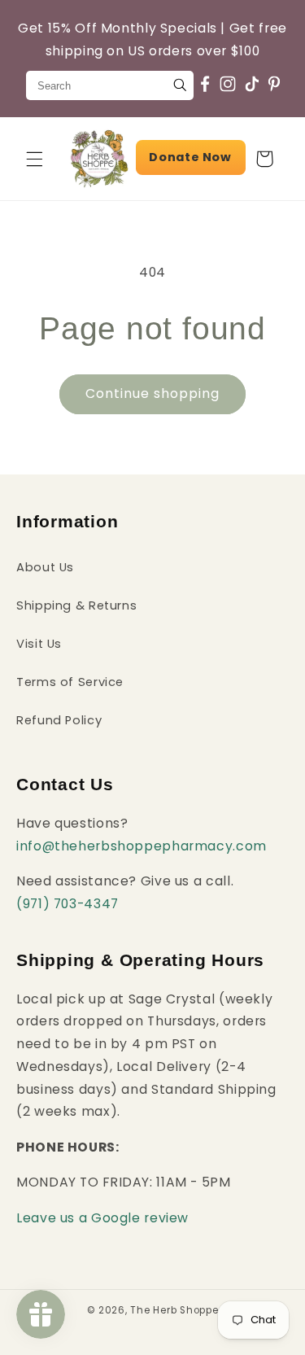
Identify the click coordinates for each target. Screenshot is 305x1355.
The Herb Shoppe (174, 1310)
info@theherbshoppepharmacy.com (141, 846)
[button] (34, 158)
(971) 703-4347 (67, 903)
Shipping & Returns (76, 605)
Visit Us (39, 644)
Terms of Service (70, 682)
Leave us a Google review (102, 1218)
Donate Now (190, 157)
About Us (45, 567)
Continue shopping (152, 393)
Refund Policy (59, 720)
